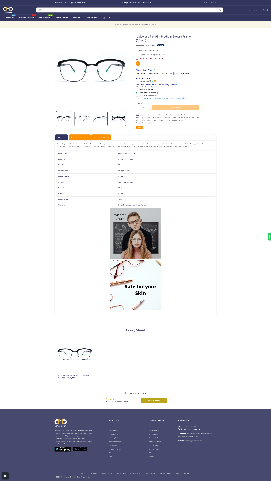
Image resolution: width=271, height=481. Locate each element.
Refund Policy (114, 434)
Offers (111, 453)
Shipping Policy (114, 438)
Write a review (154, 400)
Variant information (101, 137)
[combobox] (129, 10)
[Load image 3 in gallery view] (100, 118)
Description (61, 137)
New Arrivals (146, 120)
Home (117, 25)
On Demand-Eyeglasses (175, 120)
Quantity (139, 103)
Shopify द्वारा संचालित (83, 477)
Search (111, 427)
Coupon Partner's (115, 449)
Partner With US (114, 445)
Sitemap (111, 456)
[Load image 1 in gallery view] (63, 118)
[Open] (5, 475)
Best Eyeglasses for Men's (176, 115)
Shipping (139, 50)
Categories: (140, 115)
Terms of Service (115, 441)
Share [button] (140, 127)
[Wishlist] (138, 63)
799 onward (151, 115)
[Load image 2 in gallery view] (81, 118)
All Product (161, 115)
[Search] (220, 10)
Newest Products (158, 120)
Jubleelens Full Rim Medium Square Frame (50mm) (74, 375)
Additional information (80, 137)
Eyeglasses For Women (161, 117)
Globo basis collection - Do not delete (185, 117)
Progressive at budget (144, 123)
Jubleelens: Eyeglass (68, 477)
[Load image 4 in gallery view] (118, 118)
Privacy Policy (114, 430)
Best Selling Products (143, 117)
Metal (138, 120)
